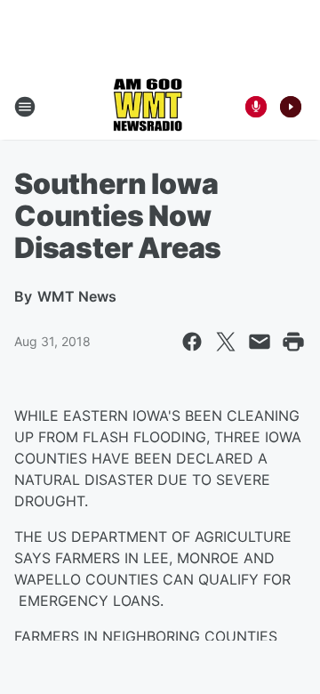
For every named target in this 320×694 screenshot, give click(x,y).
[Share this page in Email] (259, 341)
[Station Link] (147, 106)
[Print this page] (293, 341)
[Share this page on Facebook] (192, 341)
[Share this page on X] (225, 341)
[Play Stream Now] (290, 106)
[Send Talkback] (256, 106)
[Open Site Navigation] (25, 106)
